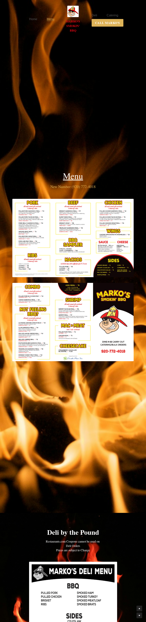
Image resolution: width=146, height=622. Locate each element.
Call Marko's (97, 28)
